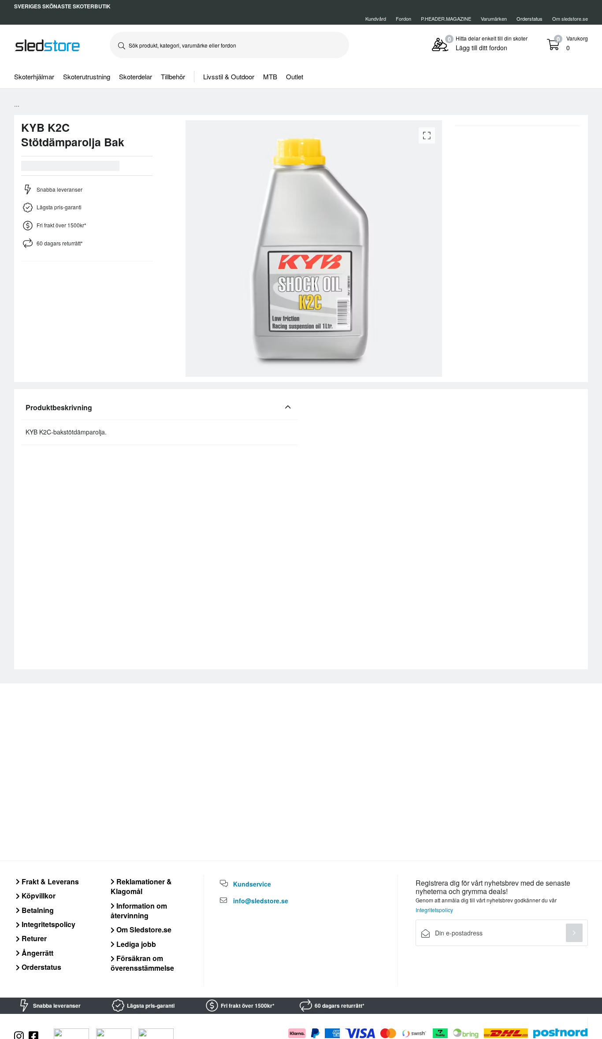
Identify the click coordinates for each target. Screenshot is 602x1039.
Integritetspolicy (47, 924)
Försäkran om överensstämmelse (142, 963)
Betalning (37, 910)
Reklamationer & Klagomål (141, 886)
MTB (270, 76)
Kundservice (252, 883)
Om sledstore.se (570, 18)
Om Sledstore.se (143, 929)
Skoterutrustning (86, 76)
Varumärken (494, 18)
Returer (33, 938)
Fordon (403, 18)
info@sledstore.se (260, 900)
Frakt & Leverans (49, 881)
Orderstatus (40, 967)
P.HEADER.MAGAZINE (446, 18)
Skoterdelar (135, 76)
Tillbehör (173, 76)
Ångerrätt (36, 953)
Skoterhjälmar (34, 76)
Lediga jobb (135, 944)
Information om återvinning (139, 910)
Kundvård (375, 18)
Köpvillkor (38, 896)
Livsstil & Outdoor (228, 76)
